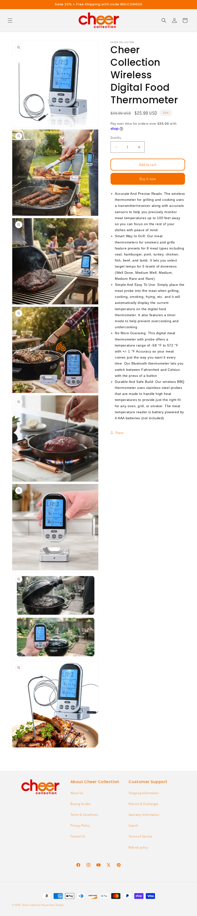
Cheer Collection (31, 905)
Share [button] (119, 433)
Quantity (116, 137)
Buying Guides (80, 804)
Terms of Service (140, 836)
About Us (76, 793)
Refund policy (138, 847)
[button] (10, 20)
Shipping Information (144, 793)
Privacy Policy (80, 825)
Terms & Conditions (84, 814)
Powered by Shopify (53, 905)
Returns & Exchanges (143, 804)
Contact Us (78, 836)
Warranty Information (144, 814)
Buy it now (148, 179)
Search (133, 825)
